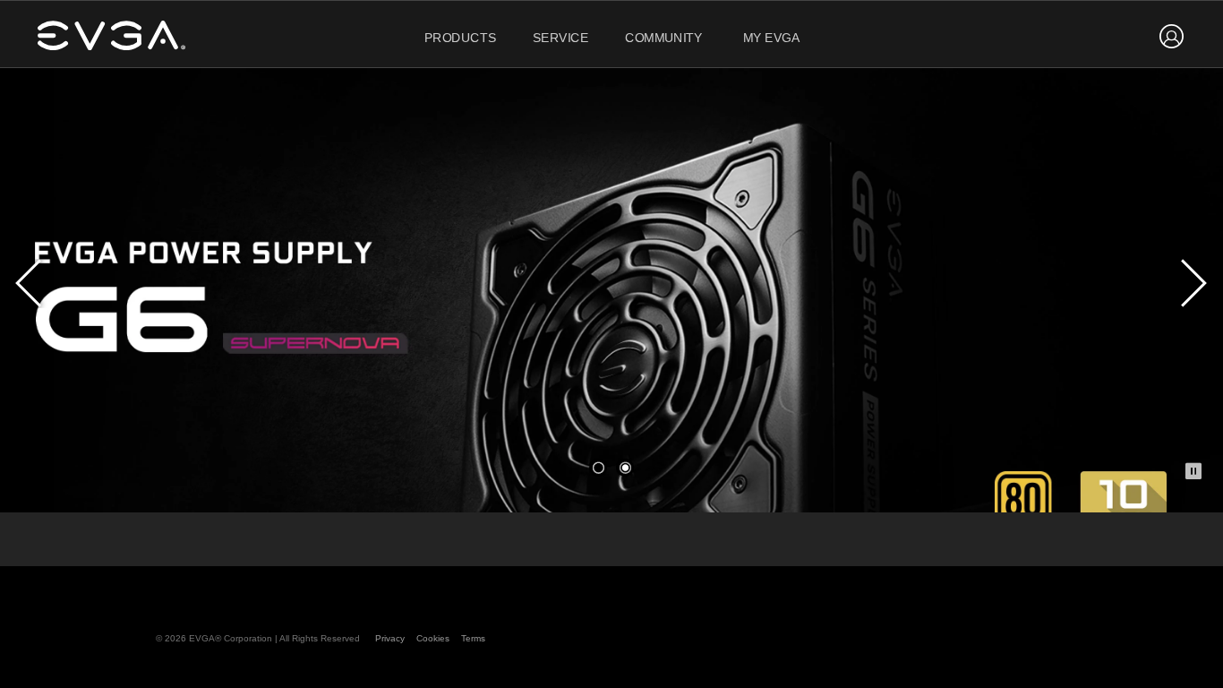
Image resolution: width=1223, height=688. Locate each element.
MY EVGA (771, 38)
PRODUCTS (460, 38)
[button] (598, 468)
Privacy (390, 638)
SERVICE (561, 38)
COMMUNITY (664, 38)
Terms (473, 638)
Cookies (432, 638)
